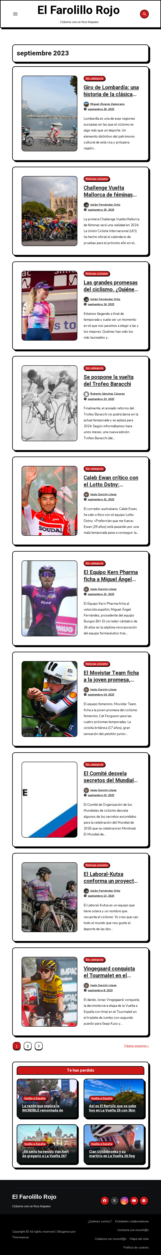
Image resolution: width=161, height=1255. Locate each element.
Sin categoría (94, 78)
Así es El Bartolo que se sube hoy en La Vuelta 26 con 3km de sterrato (112, 1110)
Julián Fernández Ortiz (105, 205)
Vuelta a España (34, 1098)
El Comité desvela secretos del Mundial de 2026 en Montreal (109, 780)
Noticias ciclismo (97, 179)
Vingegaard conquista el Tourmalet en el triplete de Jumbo (109, 975)
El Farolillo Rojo (78, 10)
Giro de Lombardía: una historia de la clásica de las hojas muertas (111, 94)
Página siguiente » (136, 1046)
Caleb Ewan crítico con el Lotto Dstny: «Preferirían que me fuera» (111, 488)
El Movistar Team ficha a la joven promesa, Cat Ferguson (111, 680)
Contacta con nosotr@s (133, 1230)
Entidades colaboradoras (132, 1221)
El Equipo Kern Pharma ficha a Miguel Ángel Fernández (111, 579)
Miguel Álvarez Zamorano (107, 104)
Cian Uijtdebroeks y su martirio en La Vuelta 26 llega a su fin (113, 1156)
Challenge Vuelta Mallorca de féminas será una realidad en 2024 (108, 198)
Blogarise (63, 1231)
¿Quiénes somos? (100, 1221)
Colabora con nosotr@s (110, 1239)
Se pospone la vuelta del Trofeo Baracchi (109, 380)
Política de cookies (136, 1247)
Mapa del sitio (139, 1239)
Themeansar (20, 1237)
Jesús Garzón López (103, 494)
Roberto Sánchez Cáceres (107, 394)
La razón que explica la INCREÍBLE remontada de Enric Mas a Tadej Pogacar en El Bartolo (46, 1112)
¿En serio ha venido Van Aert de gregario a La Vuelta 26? (45, 1154)
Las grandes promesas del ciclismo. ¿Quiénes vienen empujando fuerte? (111, 293)
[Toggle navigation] (15, 14)
